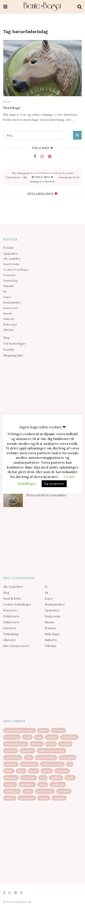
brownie (58, 730)
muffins (56, 777)
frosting (10, 750)
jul (69, 764)
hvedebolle (29, 764)
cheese (52, 737)
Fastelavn (9, 628)
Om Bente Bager (14, 343)
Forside (8, 248)
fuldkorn (27, 750)
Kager (7, 297)
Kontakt (8, 349)
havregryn (68, 757)
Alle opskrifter (11, 258)
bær (38, 737)
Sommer (50, 628)
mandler (11, 777)
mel (43, 777)
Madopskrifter (12, 302)
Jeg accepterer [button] (54, 484)
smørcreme (45, 791)
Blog (7, 102)
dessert (37, 744)
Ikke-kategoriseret (16, 646)
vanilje (43, 798)
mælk (70, 777)
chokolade (69, 737)
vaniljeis (59, 798)
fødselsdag (12, 757)
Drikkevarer (11, 616)
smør (27, 791)
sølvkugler (27, 798)
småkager (12, 791)
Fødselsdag (10, 280)
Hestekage (11, 107)
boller (43, 730)
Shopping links (13, 355)
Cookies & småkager (16, 269)
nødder (10, 784)
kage (21, 771)
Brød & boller (11, 264)
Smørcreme (10, 308)
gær (28, 757)
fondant (65, 744)
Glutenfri (8, 286)
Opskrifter (10, 254)
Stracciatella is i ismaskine (46, 495)
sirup (42, 784)
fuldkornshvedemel (51, 750)
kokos (47, 771)
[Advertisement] (42, 393)
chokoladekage (15, 744)
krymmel (62, 771)
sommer (64, 791)
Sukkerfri (8, 319)
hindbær (10, 764)
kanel (33, 771)
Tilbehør (8, 329)
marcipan (28, 777)
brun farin (12, 737)
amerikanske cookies (19, 730)
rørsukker (27, 784)
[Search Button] (77, 135)
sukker (9, 798)
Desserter (9, 275)
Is (46, 587)
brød (27, 737)
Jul (4, 291)
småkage (58, 784)
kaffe (8, 771)
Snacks (7, 313)
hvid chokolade (52, 764)
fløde (50, 744)
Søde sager (10, 324)
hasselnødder (46, 757)
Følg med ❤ (43, 177)
